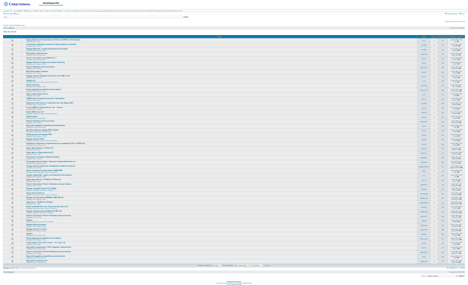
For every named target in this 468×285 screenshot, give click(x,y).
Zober (424, 171)
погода (15, 10)
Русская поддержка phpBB (234, 284)
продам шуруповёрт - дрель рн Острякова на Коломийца (49, 175)
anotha (424, 243)
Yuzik (423, 126)
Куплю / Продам (37, 77)
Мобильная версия (234, 281)
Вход (17, 13)
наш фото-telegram (56, 10)
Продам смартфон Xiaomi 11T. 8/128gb (41, 188)
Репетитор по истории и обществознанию (42, 157)
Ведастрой (424, 54)
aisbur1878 (424, 230)
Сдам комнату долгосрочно (37, 94)
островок (424, 234)
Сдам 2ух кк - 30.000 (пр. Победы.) (39, 202)
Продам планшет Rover (35, 139)
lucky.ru (424, 99)
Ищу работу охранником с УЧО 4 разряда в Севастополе (48, 247)
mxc (424, 175)
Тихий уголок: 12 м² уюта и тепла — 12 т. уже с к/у (45, 242)
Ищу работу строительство (37, 53)
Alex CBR (424, 85)
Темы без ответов (8, 25)
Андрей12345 (424, 203)
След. (463, 268)
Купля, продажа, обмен (39, 50)
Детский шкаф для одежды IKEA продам (42, 130)
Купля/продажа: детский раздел (41, 131)
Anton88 (423, 139)
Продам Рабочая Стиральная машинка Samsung (45, 62)
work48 (424, 144)
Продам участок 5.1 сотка (36, 229)
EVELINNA (424, 162)
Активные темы (20, 25)
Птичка (424, 130)
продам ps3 (30, 80)
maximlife (424, 45)
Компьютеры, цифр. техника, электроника (44, 82)
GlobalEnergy (424, 198)
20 (460, 268)
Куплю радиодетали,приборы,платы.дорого (43, 89)
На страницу (450, 268)
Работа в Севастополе (39, 55)
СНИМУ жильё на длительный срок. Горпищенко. (45, 98)
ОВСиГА (423, 112)
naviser (424, 76)
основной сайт (7, 10)
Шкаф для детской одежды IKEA (39, 134)
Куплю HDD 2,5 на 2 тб (35, 112)
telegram (47, 10)
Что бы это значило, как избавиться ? (41, 58)
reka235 (423, 49)
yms (424, 40)
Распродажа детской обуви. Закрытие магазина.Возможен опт (50, 161)
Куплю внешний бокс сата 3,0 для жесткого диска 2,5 (47, 206)
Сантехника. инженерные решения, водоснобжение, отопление (51, 44)
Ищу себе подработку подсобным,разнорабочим (45, 125)
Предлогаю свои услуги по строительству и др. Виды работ (49, 103)
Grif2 (423, 94)
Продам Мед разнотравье (36, 224)
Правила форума (452, 13)
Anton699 (424, 103)
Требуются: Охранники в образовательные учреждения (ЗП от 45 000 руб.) (55, 143)
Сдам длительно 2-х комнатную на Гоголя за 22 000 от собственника (53, 40)
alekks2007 (423, 67)
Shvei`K (424, 58)
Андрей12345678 (424, 166)
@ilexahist (424, 157)
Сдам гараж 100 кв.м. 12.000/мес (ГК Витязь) (43, 179)
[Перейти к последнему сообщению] (458, 41)
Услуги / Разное (37, 46)
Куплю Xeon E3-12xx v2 (35, 193)
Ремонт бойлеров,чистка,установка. (40, 67)
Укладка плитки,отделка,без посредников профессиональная (50, 166)
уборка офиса (31, 116)
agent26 (424, 72)
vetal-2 (424, 63)
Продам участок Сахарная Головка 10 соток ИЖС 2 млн (48, 76)
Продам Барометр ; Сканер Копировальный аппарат (47, 49)
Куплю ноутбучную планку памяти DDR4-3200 (44, 170)
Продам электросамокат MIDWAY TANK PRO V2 (44, 197)
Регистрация (9, 13)
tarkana (424, 117)
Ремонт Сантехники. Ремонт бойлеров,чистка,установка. (48, 184)
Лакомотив (424, 225)
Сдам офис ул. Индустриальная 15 (40, 152)
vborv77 (423, 180)
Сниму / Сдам (36, 41)
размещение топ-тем (77, 10)
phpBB (230, 283)
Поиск (463, 13)
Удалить (29, 220)
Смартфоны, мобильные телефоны (42, 190)
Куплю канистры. (33, 85)
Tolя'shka (424, 189)
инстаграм (67, 10)
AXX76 (424, 108)
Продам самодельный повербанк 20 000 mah (44, 211)
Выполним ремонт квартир (37, 71)
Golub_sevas (424, 90)
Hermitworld (423, 194)
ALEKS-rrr (424, 148)
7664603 (423, 221)
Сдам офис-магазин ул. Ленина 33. (40, 148)
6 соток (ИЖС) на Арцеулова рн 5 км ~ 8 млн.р (44, 107)
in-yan (424, 81)
